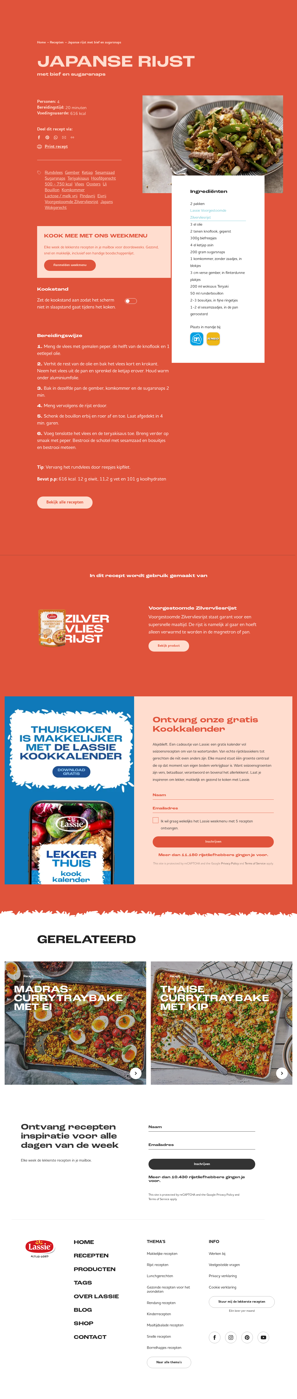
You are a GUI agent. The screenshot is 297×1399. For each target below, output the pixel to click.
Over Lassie (96, 1297)
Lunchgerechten (160, 1276)
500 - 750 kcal (58, 184)
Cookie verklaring (222, 1287)
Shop (83, 1324)
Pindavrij (87, 195)
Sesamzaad (105, 172)
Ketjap (87, 172)
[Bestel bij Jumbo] (213, 338)
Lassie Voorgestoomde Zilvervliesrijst (208, 214)
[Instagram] (231, 1338)
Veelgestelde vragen (224, 1265)
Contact (90, 1337)
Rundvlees (54, 172)
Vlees (79, 184)
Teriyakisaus (78, 178)
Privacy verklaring (223, 1276)
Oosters (93, 184)
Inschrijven (213, 841)
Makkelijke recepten (162, 1253)
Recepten (57, 42)
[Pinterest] (247, 1338)
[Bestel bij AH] (196, 338)
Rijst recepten (157, 1265)
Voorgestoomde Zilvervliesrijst (71, 201)
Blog (83, 1310)
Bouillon (52, 189)
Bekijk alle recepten (64, 502)
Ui (105, 184)
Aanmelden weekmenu (70, 265)
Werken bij (217, 1253)
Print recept (56, 147)
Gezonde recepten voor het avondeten (168, 1289)
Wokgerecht (56, 207)
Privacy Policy (230, 863)
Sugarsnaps (55, 178)
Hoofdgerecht (103, 178)
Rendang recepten (161, 1303)
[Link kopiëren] (72, 137)
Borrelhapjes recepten (164, 1347)
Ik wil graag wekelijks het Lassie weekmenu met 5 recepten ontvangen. (207, 824)
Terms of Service (255, 863)
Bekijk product (169, 645)
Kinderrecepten (159, 1314)
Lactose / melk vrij (61, 195)
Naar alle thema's (169, 1362)
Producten (95, 1269)
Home (41, 42)
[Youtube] (263, 1338)
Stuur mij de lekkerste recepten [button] (241, 1301)
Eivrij (101, 195)
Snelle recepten (159, 1336)
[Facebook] (214, 1338)
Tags (83, 1283)
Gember (72, 172)
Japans (106, 201)
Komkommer (73, 189)
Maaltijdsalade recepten (165, 1325)
